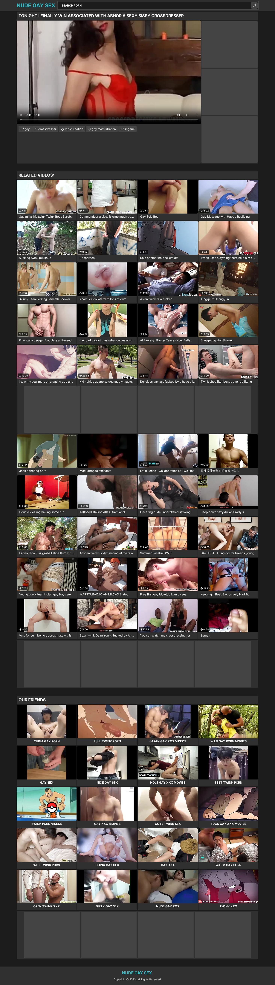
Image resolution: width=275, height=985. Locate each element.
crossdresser (47, 129)
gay (27, 129)
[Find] (254, 5)
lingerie (129, 129)
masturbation (74, 129)
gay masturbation (104, 129)
